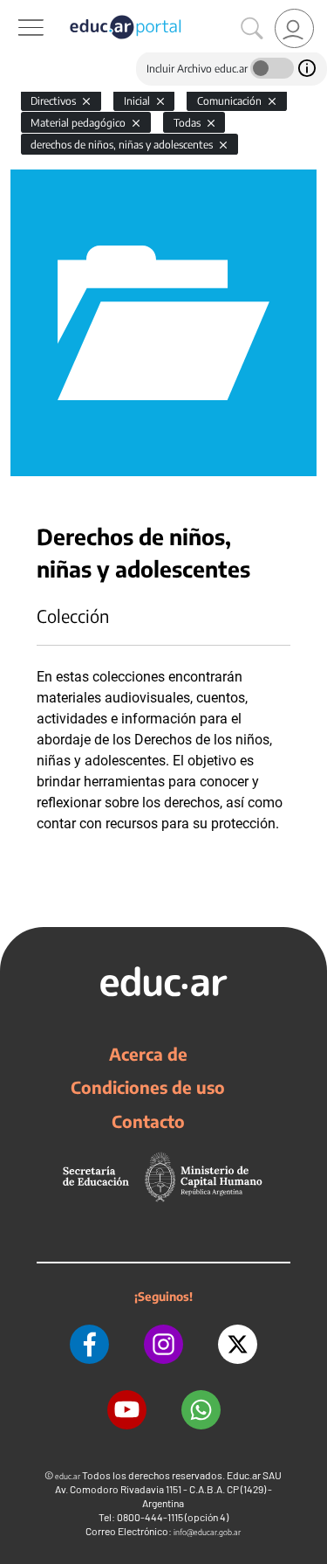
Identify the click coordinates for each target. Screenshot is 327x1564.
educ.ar (67, 1476)
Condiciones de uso (148, 1086)
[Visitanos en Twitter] (237, 1344)
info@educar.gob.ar (207, 1532)
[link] (294, 28)
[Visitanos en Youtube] (127, 1409)
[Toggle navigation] (15, 9)
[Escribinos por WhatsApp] (201, 1409)
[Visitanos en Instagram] (163, 1344)
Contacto (148, 1121)
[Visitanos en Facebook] (89, 1344)
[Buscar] (252, 29)
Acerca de (148, 1053)
